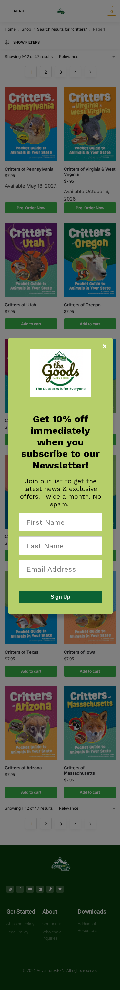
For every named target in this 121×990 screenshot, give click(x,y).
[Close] (104, 346)
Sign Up (60, 597)
